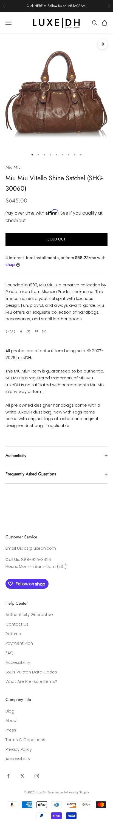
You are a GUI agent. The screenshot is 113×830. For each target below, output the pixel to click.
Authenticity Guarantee (29, 614)
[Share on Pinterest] (36, 331)
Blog (9, 711)
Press (10, 730)
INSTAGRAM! (77, 5)
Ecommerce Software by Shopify (68, 792)
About (11, 720)
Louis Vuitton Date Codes (31, 672)
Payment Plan (19, 643)
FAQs (10, 653)
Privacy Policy (18, 749)
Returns (13, 634)
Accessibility (17, 662)
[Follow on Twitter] (22, 776)
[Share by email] (44, 331)
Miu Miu (13, 167)
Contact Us (17, 624)
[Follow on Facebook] (8, 776)
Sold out (56, 239)
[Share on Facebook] (21, 331)
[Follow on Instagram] (36, 776)
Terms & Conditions (25, 740)
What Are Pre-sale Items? (31, 681)
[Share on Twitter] (29, 331)
